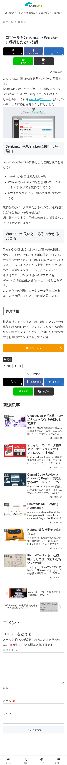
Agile (9, 366)
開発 (9, 359)
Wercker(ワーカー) (40, 99)
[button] (44, 61)
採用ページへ (33, 348)
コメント (10, 649)
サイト (7, 713)
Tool (19, 366)
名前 (7, 688)
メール (9, 700)
